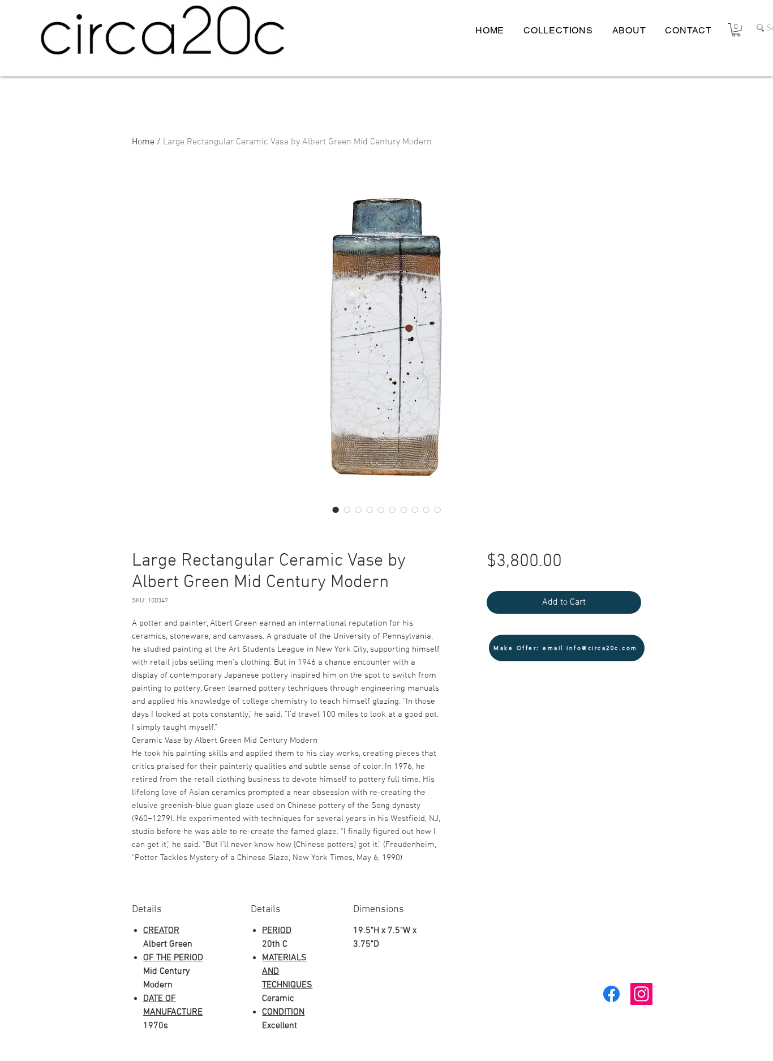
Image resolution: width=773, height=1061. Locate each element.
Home (143, 142)
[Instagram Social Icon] (641, 994)
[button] (736, 30)
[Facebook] (611, 994)
